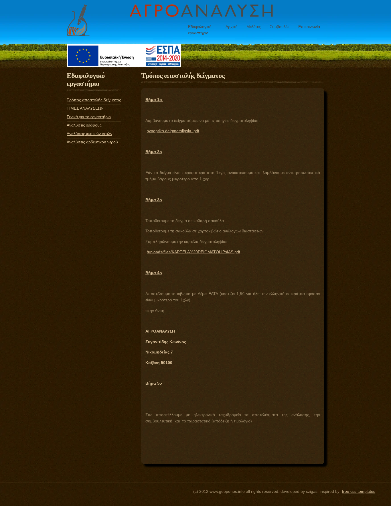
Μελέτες (253, 26)
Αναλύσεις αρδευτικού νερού (92, 142)
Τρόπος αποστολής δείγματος (94, 100)
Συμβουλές (279, 26)
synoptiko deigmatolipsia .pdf (173, 131)
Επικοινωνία (309, 26)
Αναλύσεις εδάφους (84, 125)
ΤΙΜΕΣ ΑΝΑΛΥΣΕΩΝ (85, 108)
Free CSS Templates (358, 491)
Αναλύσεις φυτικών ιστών (89, 133)
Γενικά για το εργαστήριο (89, 116)
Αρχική (232, 26)
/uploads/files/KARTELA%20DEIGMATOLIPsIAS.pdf (193, 252)
